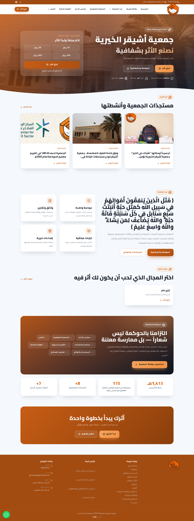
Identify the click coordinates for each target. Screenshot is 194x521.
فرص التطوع (132, 477)
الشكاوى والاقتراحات (129, 499)
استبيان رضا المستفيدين (85, 480)
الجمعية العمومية (97, 9)
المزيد (52, 9)
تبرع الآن (23, 9)
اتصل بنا (134, 503)
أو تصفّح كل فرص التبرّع (52, 71)
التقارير (134, 488)
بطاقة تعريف (131, 9)
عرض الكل (27, 279)
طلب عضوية (132, 481)
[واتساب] (6, 514)
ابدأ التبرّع (111, 434)
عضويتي (134, 484)
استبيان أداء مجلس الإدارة (85, 471)
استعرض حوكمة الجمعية (151, 365)
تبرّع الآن (166, 68)
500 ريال (37, 56)
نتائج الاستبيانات (88, 498)
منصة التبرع (132, 466)
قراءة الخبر (165, 163)
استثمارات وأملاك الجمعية (127, 492)
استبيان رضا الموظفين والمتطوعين (81, 489)
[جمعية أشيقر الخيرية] (173, 9)
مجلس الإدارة (80, 9)
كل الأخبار (27, 107)
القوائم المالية (65, 9)
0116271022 (172, 2)
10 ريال (66, 48)
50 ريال (37, 48)
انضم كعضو (88, 434)
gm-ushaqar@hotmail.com (153, 2)
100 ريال (66, 56)
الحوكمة (134, 470)
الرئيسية (144, 9)
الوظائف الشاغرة (131, 495)
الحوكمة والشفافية (140, 68)
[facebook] (16, 2)
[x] (20, 2)
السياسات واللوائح (132, 252)
